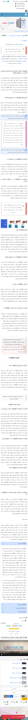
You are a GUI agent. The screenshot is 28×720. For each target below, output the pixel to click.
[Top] (1, 717)
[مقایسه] (6, 36)
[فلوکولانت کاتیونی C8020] (24, 678)
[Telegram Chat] (26, 718)
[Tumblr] (7, 626)
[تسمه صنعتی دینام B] (24, 673)
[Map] (14, 712)
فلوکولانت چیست (22, 543)
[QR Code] (1, 36)
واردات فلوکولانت (21, 59)
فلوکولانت (16, 44)
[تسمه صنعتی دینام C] (24, 668)
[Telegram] (8, 1)
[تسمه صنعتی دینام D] (24, 663)
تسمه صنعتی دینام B (16, 673)
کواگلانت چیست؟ (22, 612)
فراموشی (24, 699)
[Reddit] (13, 626)
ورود (11, 696)
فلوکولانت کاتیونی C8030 (15, 683)
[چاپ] (3, 36)
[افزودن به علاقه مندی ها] (4, 36)
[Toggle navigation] (2, 15)
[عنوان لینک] (14, 23)
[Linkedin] (16, 626)
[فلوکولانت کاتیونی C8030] (24, 683)
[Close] (2, 716)
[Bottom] (1, 719)
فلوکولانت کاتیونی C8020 (15, 678)
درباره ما (23, 621)
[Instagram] (4, 1)
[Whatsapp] (6, 1)
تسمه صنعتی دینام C (16, 668)
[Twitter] (18, 626)
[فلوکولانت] (24, 14)
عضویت (6, 696)
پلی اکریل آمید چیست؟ (20, 608)
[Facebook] (20, 626)
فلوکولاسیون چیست (21, 605)
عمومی (19, 637)
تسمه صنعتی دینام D (16, 663)
